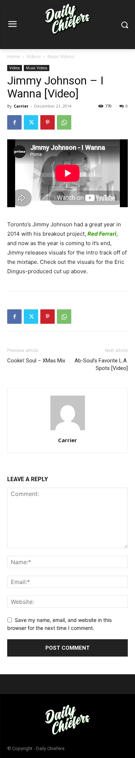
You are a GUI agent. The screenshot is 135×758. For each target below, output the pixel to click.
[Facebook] (14, 122)
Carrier (21, 106)
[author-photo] (67, 430)
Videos (34, 56)
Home (13, 56)
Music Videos (61, 56)
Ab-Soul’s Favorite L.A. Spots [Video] (101, 364)
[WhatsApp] (64, 122)
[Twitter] (31, 122)
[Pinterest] (47, 122)
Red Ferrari (101, 233)
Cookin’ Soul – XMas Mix (36, 360)
